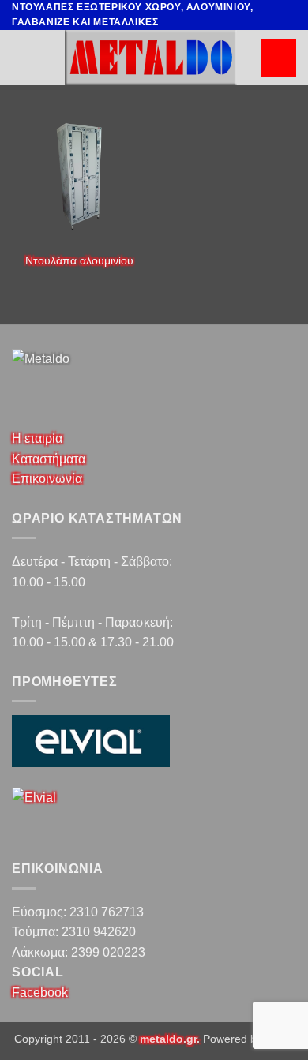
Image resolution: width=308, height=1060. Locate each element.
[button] (278, 58)
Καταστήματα (48, 459)
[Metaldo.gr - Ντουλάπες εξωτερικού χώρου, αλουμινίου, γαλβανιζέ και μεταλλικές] (151, 57)
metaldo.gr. (170, 1038)
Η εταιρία (37, 438)
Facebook (40, 992)
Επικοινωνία (47, 478)
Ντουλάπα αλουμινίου (79, 261)
